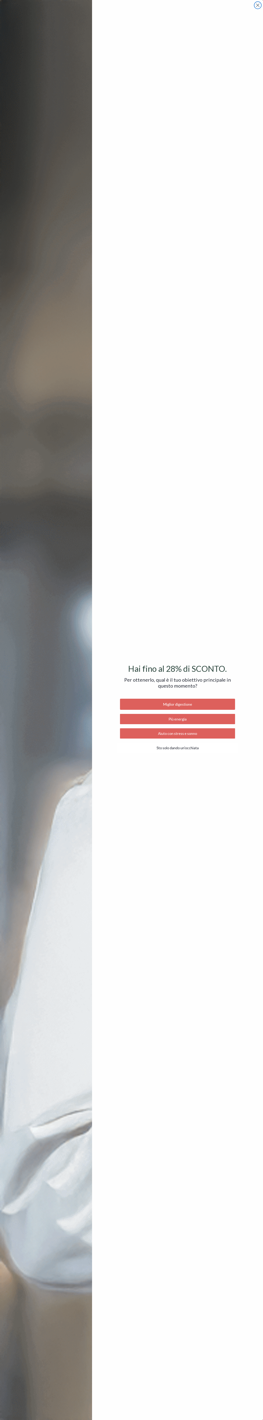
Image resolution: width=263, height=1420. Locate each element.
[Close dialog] (257, 5)
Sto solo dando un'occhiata (178, 748)
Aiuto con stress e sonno (177, 733)
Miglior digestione (177, 704)
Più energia (177, 719)
